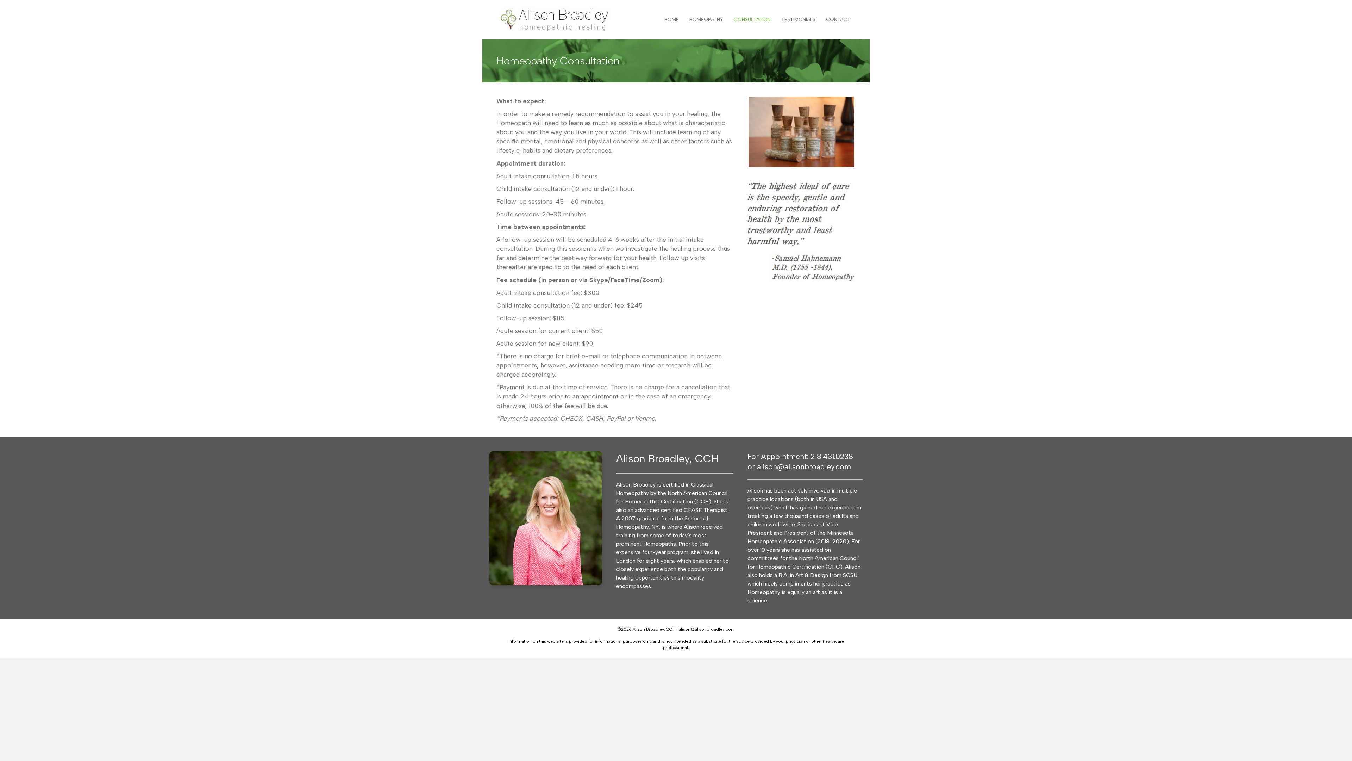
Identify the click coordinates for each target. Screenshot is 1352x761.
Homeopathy (706, 20)
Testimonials (798, 20)
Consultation (752, 20)
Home (671, 20)
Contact (838, 20)
